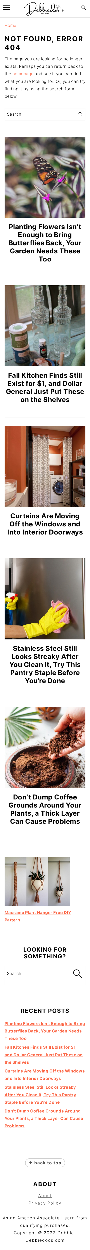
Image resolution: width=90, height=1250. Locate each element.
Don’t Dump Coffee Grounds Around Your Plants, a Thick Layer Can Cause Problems (45, 809)
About (45, 1195)
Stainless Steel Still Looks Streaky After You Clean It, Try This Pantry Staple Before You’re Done (45, 664)
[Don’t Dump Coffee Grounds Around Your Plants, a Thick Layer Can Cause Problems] (45, 747)
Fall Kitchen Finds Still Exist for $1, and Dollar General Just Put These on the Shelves (45, 387)
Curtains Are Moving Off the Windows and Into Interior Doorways (45, 524)
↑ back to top (45, 1162)
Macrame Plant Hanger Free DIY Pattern (38, 916)
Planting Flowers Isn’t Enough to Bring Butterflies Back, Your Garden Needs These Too (45, 243)
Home (10, 25)
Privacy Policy (45, 1203)
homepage (23, 73)
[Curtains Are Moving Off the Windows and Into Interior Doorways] (45, 466)
